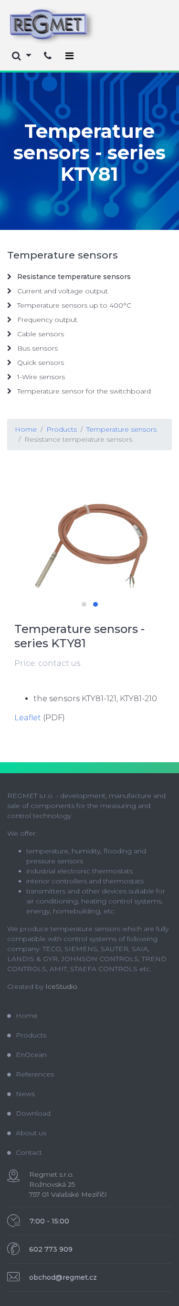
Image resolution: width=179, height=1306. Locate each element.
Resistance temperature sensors (78, 439)
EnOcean (31, 1054)
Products (61, 429)
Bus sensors (36, 348)
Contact (29, 1152)
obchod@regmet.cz (63, 1277)
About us (31, 1133)
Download (33, 1113)
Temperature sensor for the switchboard (83, 391)
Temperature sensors (121, 429)
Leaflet (27, 717)
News (25, 1093)
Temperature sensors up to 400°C (73, 305)
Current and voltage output (61, 291)
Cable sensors (39, 334)
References (35, 1074)
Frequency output (46, 319)
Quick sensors (39, 362)
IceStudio (61, 986)
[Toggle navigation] (69, 56)
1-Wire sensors (40, 377)
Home (26, 429)
